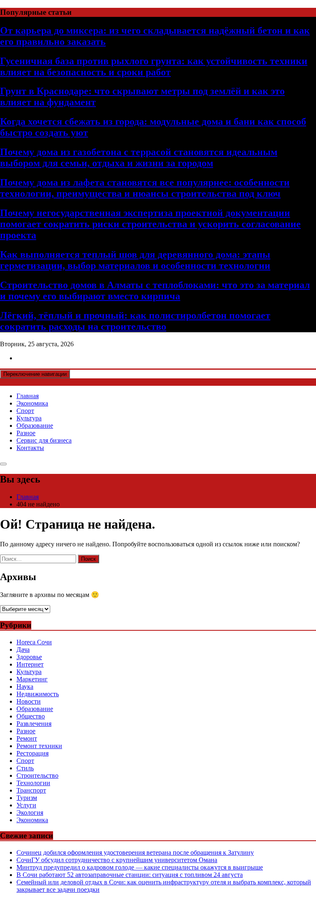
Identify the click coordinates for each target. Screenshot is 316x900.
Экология (29, 812)
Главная (27, 395)
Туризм (26, 797)
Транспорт (31, 790)
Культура (29, 418)
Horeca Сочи (34, 642)
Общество (30, 716)
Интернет (30, 664)
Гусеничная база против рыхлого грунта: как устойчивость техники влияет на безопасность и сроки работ (153, 66)
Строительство (37, 775)
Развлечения (33, 723)
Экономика (32, 403)
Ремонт (26, 738)
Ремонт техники (39, 745)
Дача (23, 649)
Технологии (33, 782)
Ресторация (32, 753)
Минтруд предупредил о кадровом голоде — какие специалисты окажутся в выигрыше (139, 867)
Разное (25, 432)
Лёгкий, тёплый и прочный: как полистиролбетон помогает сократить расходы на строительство (135, 321)
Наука (24, 686)
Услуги (26, 805)
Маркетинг (32, 679)
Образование (34, 425)
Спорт (25, 410)
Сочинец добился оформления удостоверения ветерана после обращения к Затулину (135, 852)
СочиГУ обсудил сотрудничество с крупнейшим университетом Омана (116, 859)
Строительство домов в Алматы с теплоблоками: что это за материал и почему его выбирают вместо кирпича (155, 290)
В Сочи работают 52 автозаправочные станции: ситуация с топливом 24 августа (129, 874)
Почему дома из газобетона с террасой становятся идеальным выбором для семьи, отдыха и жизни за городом (138, 157)
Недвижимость (37, 693)
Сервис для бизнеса (44, 440)
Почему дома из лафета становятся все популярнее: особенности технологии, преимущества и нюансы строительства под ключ (145, 188)
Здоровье (29, 656)
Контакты (30, 447)
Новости (28, 701)
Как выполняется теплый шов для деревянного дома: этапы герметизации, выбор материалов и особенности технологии (135, 260)
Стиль (25, 768)
